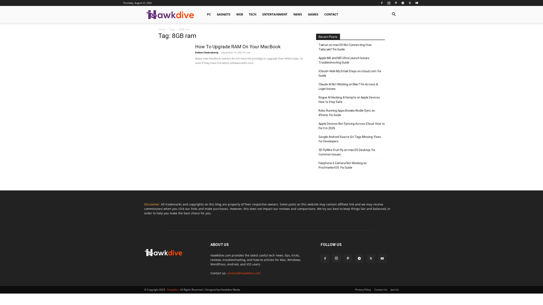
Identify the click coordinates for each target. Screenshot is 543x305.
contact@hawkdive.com (243, 273)
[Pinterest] (396, 3)
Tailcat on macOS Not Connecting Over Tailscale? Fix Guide (345, 47)
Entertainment (274, 14)
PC (209, 14)
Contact (331, 14)
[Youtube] (417, 3)
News (297, 14)
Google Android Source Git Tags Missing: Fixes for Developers (350, 139)
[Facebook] (382, 3)
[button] (394, 15)
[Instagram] (389, 3)
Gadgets (223, 14)
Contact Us (380, 289)
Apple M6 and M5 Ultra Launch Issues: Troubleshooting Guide (344, 60)
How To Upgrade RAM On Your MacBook (238, 46)
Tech (252, 14)
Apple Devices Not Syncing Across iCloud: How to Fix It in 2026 (352, 126)
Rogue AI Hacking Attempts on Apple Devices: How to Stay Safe (350, 100)
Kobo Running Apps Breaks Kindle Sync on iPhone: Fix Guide (347, 113)
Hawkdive (173, 289)
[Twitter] (410, 3)
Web (239, 14)
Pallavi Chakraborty (206, 52)
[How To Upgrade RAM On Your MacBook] (174, 60)
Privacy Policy (363, 289)
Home (161, 29)
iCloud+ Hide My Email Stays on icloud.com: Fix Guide (350, 73)
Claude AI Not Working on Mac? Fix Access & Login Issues (348, 86)
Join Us (395, 289)
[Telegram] (403, 3)
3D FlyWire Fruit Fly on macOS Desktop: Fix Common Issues (347, 152)
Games (313, 14)
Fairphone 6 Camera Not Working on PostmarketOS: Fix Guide (343, 165)
